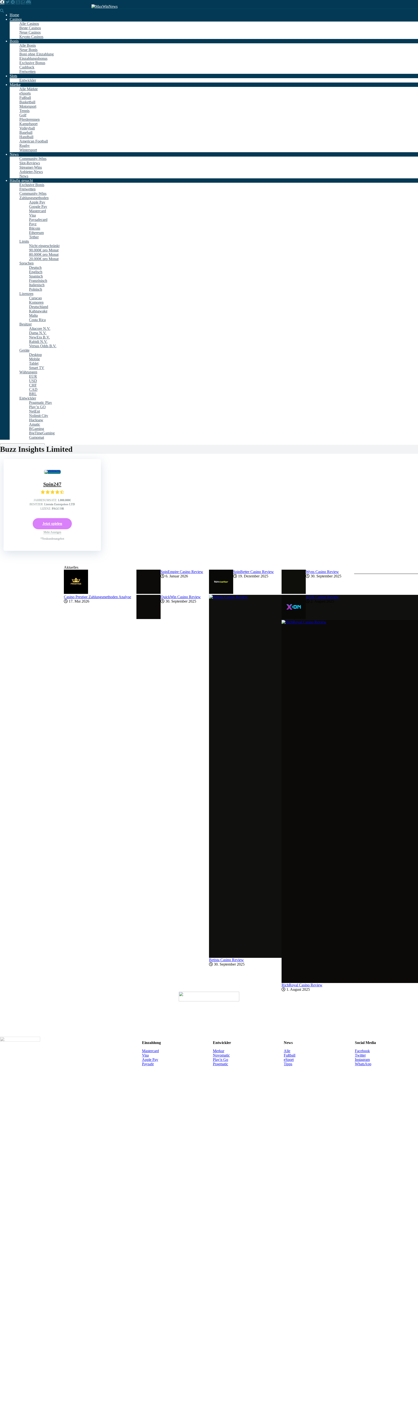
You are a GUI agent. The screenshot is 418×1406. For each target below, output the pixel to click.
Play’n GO (37, 407)
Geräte (24, 350)
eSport (289, 1060)
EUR (33, 376)
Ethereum (36, 233)
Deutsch (35, 267)
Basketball (27, 102)
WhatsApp (363, 1064)
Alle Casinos (29, 24)
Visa (32, 215)
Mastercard (37, 211)
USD (33, 381)
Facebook (362, 1051)
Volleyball (27, 128)
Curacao (35, 298)
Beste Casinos (30, 28)
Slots (13, 76)
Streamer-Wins (30, 167)
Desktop (35, 355)
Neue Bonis (28, 50)
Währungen (28, 372)
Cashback (26, 67)
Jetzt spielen (52, 524)
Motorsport (27, 106)
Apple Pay (37, 202)
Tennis (24, 111)
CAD (33, 389)
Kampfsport (28, 124)
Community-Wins (32, 159)
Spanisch (36, 276)
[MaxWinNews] (104, 6)
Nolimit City (38, 416)
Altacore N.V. (39, 328)
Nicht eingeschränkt (44, 246)
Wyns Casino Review (322, 572)
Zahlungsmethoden (34, 198)
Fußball (25, 98)
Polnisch (35, 289)
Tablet (33, 363)
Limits (24, 241)
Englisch (35, 272)
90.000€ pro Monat (44, 250)
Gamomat (36, 437)
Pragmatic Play (40, 403)
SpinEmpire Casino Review (182, 572)
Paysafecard (38, 220)
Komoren (36, 302)
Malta (33, 315)
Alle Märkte (28, 89)
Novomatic (221, 1055)
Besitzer (25, 324)
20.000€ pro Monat (44, 259)
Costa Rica (37, 320)
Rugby (24, 146)
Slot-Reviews (29, 163)
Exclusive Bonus (32, 63)
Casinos (16, 19)
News (14, 154)
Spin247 (52, 484)
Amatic (34, 424)
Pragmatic (220, 1064)
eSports (25, 93)
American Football (33, 141)
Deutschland (38, 307)
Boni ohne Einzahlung (36, 54)
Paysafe (148, 1064)
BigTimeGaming (42, 433)
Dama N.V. (37, 333)
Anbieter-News (31, 172)
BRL (33, 394)
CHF (33, 385)
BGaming (36, 429)
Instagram (362, 1060)
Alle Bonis (27, 45)
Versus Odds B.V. (42, 346)
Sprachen (26, 263)
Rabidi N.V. (38, 342)
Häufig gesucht (21, 180)
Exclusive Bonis (31, 185)
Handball (26, 137)
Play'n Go (220, 1060)
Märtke (15, 85)
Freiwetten (27, 71)
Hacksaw (36, 420)
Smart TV (36, 368)
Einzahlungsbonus (33, 58)
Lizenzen (26, 294)
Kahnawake (38, 311)
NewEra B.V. (39, 337)
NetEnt (34, 411)
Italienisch (37, 285)
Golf (22, 115)
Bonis (14, 41)
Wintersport (28, 150)
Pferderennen (29, 119)
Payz (33, 224)
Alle (287, 1051)
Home (14, 15)
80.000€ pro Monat (44, 254)
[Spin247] (52, 470)
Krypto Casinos (31, 37)
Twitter (360, 1055)
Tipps (288, 1064)
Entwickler (27, 80)
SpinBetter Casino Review (253, 572)
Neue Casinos (30, 32)
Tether (34, 237)
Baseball (25, 132)
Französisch (38, 281)
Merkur (218, 1051)
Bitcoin (34, 228)
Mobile (34, 359)
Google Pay (38, 206)
